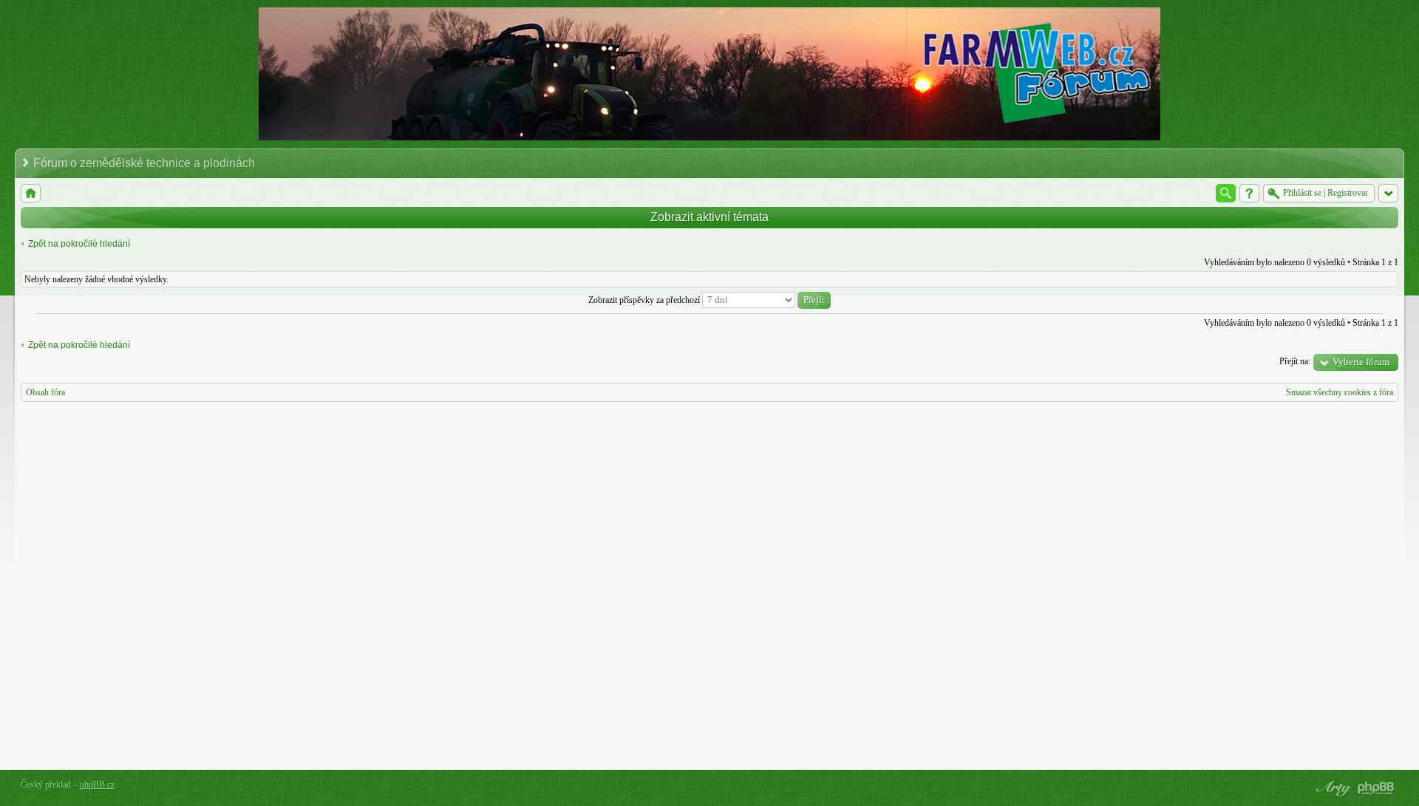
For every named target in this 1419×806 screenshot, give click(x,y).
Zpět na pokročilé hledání (79, 244)
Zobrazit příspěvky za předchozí (645, 300)
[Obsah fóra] (31, 193)
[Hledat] (1226, 193)
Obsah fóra (45, 392)
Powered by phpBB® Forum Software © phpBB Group (1376, 788)
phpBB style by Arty (1332, 788)
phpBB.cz (97, 784)
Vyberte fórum (1361, 361)
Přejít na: (1294, 361)
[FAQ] (1249, 193)
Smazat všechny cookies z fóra (1339, 392)
